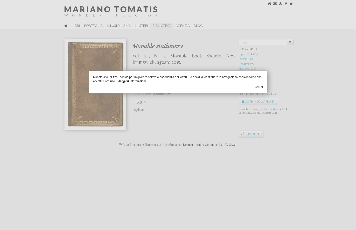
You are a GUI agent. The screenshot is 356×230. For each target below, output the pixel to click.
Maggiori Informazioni (131, 81)
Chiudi (259, 87)
